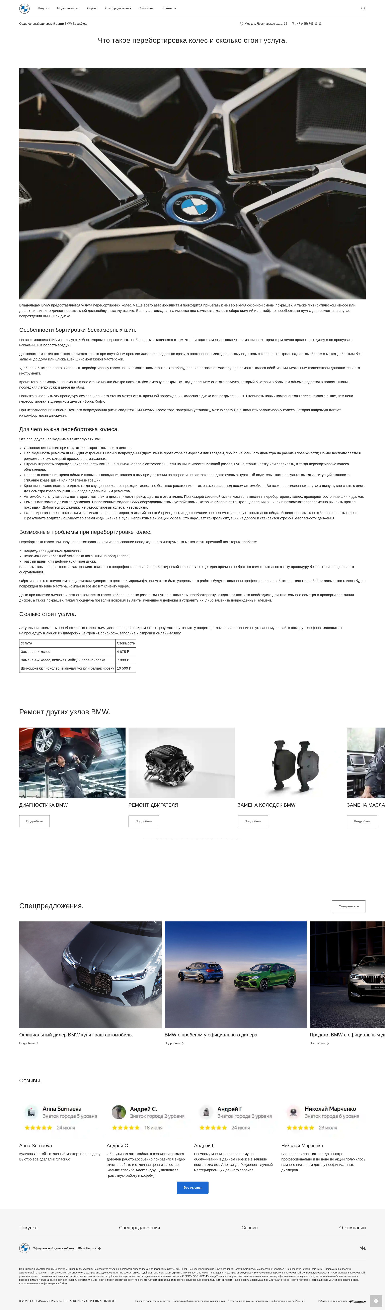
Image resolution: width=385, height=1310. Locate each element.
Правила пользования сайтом (152, 1301)
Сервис (92, 8)
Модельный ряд (68, 8)
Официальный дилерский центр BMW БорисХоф (53, 23)
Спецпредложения (118, 8)
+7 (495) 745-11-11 (309, 23)
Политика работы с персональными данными (199, 1301)
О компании (147, 8)
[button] (29, 975)
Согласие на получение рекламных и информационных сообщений (266, 1301)
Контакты (169, 8)
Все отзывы (193, 1187)
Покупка (43, 8)
